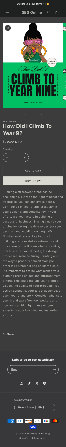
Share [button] (10, 334)
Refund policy (39, 438)
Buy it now (33, 180)
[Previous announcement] (7, 4)
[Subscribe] (54, 369)
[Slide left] (25, 114)
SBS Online (31, 433)
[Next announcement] (59, 4)
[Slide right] (41, 114)
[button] (7, 12)
